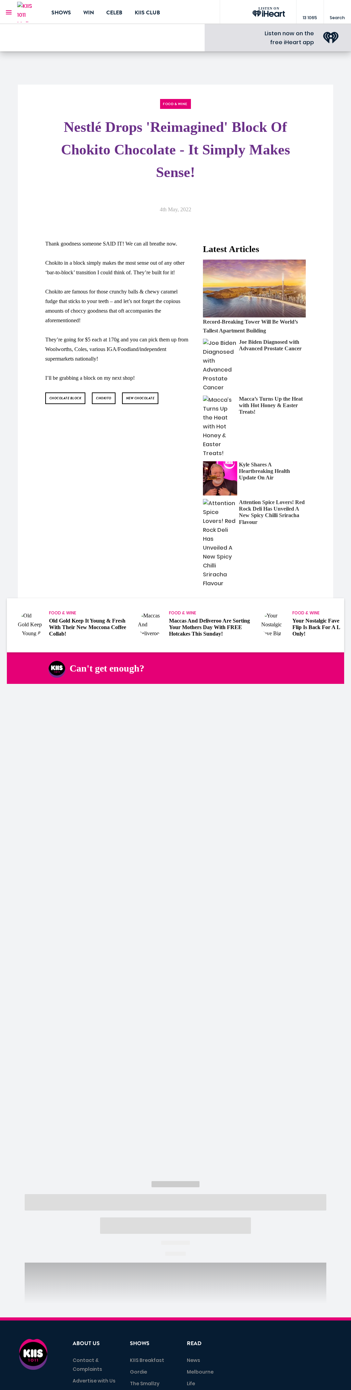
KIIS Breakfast (147, 1360)
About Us (86, 1343)
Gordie (138, 1371)
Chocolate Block (65, 398)
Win (88, 13)
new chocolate (140, 398)
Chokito (103, 398)
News (193, 1360)
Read (194, 1343)
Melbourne (200, 1371)
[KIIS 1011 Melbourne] (29, 12)
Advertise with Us (94, 1380)
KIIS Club (147, 13)
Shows (61, 13)
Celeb (114, 13)
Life (191, 1383)
